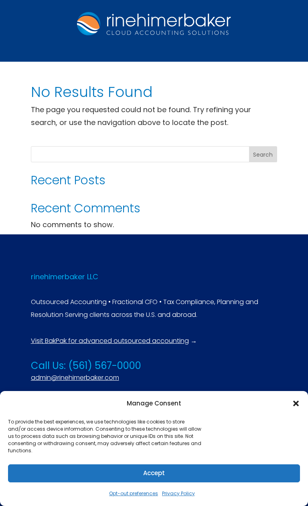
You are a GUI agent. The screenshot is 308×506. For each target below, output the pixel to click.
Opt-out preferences (133, 493)
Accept (154, 473)
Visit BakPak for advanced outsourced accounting (110, 340)
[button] (296, 403)
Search (263, 155)
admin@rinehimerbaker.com (75, 377)
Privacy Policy (178, 493)
